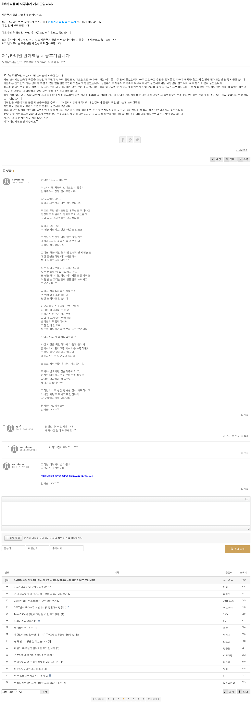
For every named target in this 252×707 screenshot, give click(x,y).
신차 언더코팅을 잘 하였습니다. (30, 641)
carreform (18, 179)
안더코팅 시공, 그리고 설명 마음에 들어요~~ (37, 662)
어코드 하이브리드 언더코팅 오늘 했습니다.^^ (38, 682)
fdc (224, 621)
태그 (245, 691)
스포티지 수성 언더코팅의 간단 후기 (33, 655)
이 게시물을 (241, 150)
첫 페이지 (99, 699)
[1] (50, 587)
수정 (218, 159)
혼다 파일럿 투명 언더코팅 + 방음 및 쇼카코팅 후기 (41, 593)
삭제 (232, 159)
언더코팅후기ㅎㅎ (23, 627)
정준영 (226, 648)
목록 (245, 159)
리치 (225, 587)
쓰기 (231, 691)
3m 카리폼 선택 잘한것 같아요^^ (31, 587)
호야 (225, 627)
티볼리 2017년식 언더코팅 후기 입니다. (35, 648)
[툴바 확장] (247, 499)
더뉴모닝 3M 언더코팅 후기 (28, 668)
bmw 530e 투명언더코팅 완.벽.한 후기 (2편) (37, 614)
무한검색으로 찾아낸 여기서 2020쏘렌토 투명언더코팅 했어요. (47, 634)
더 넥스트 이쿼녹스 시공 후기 (29, 675)
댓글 (245, 415)
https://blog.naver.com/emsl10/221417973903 (67, 475)
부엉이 (226, 634)
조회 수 (243, 572)
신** (18, 426)
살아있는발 (229, 682)
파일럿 (226, 594)
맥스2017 (228, 607)
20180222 (228, 601)
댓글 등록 (239, 549)
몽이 (225, 669)
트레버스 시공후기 (24, 621)
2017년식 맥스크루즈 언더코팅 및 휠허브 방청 (38, 607)
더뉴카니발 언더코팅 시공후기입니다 (36, 55)
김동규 (226, 662)
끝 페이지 (153, 699)
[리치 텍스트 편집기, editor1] (126, 513)
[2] (69, 593)
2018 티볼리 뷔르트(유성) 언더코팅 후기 (35, 600)
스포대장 (228, 655)
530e (226, 614)
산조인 (226, 641)
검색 (44, 691)
